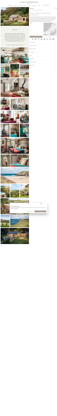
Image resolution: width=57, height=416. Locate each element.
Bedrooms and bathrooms (33, 45)
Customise (28, 211)
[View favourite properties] (42, 5)
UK (42, 10)
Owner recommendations (33, 61)
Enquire (50, 36)
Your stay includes (32, 52)
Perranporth (36, 10)
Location (31, 55)
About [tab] (41, 203)
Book (36, 36)
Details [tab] (28, 203)
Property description (32, 42)
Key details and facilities (33, 48)
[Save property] (54, 8)
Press (30, 68)
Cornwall (40, 10)
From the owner (32, 58)
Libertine (32, 8)
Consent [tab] (16, 203)
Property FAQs (32, 65)
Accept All (40, 211)
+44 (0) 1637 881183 (46, 4)
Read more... (49, 21)
